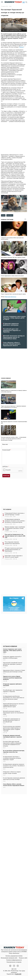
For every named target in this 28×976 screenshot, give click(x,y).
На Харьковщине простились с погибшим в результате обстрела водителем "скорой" (12, 758)
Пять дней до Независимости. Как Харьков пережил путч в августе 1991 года (15, 536)
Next (25, 203)
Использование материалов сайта (9, 958)
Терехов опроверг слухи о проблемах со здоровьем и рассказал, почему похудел (15, 528)
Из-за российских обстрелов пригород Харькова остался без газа (13, 751)
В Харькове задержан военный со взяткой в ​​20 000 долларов (12, 657)
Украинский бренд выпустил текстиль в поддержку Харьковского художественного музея (13, 705)
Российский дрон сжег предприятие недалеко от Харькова (12, 330)
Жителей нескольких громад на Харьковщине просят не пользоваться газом (14, 337)
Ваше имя (5, 444)
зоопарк (3, 215)
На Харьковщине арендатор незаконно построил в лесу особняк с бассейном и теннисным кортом (15, 520)
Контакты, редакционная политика (14, 956)
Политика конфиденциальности (14, 960)
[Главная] (13, 2)
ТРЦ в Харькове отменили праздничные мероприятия (12, 542)
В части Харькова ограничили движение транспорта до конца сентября (14, 778)
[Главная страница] (14, 947)
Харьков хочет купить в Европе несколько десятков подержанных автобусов (12, 678)
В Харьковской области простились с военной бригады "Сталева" (15, 513)
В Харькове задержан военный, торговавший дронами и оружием (12, 736)
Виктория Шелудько (10, 296)
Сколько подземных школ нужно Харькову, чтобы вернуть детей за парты (14, 317)
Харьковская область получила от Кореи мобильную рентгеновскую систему (14, 670)
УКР (23, 2)
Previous (2, 203)
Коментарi (6, 475)
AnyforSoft (18, 974)
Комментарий (6, 450)
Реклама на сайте (23, 958)
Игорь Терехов (10, 215)
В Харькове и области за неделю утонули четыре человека (12, 772)
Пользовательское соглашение (14, 962)
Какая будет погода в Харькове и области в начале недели (13, 556)
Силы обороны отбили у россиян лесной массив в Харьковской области (11, 344)
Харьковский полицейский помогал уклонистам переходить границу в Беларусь (12, 664)
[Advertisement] (14, 138)
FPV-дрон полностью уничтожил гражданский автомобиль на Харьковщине (13, 549)
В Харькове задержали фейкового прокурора (11, 324)
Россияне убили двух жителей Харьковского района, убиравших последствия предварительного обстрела (12, 744)
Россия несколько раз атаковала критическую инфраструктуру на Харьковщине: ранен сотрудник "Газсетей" (11, 728)
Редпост (21, 47)
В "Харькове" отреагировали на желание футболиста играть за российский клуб (11, 720)
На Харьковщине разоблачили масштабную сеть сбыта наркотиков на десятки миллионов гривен (13, 697)
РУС (15, 969)
